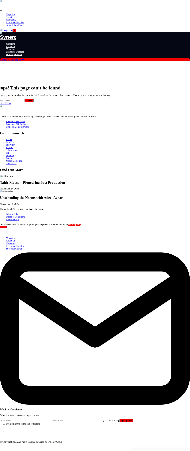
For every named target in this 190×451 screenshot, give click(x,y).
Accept (3, 227)
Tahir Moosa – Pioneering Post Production (32, 182)
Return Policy (12, 219)
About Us (10, 17)
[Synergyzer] (8, 37)
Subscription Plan (14, 25)
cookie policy (74, 224)
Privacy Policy (13, 214)
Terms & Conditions (15, 216)
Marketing (11, 19)
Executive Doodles (15, 22)
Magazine (10, 14)
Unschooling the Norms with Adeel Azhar (31, 198)
